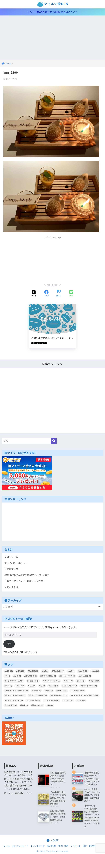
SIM (7, 676)
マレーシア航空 (33, 700)
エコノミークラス (67, 676)
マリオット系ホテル (14, 700)
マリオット (75, 846)
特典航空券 (37, 705)
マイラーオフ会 (77, 691)
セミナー (80, 681)
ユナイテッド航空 (51, 700)
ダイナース (94, 681)
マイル (7, 846)
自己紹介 (19, 793)
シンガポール (33, 681)
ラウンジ (68, 700)
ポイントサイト (37, 846)
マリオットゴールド (38, 695)
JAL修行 (83, 671)
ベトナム (36, 691)
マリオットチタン (58, 695)
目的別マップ (11, 569)
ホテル (48, 691)
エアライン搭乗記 (48, 676)
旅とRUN (51, 846)
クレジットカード (20, 846)
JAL (71, 671)
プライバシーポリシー (16, 563)
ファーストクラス (88, 686)
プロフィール (11, 557)
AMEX (9, 671)
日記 (85, 846)
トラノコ (19, 686)
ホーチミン (61, 691)
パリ (42, 686)
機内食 (24, 705)
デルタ (8, 686)
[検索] (54, 441)
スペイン (68, 681)
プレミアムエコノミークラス (16, 691)
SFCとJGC (63, 846)
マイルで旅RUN (55, 4)
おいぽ (17, 676)
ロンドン (80, 700)
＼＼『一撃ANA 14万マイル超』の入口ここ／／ (52, 12)
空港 (49, 705)
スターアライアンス (51, 681)
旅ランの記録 (11, 705)
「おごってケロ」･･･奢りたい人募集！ (24, 581)
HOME (54, 840)
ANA (20, 671)
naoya (95, 671)
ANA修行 (33, 671)
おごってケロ (30, 676)
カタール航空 (84, 676)
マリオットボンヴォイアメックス (84, 695)
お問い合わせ (11, 587)
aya (45, 671)
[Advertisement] (52, 39)
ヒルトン (53, 686)
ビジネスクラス (69, 686)
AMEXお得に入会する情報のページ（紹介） (27, 575)
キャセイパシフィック (14, 681)
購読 (9, 644)
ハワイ (31, 686)
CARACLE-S (58, 671)
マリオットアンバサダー (15, 695)
